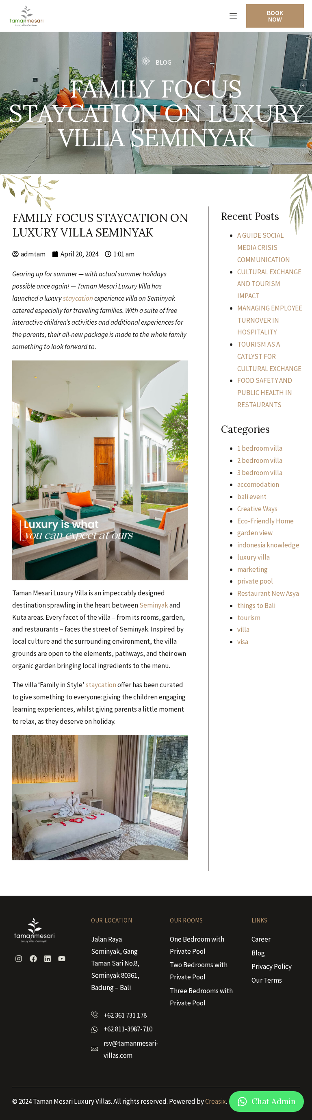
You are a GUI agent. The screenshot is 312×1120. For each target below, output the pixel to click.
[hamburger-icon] (233, 16)
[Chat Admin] (242, 1101)
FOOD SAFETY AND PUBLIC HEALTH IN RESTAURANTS (264, 392)
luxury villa (253, 557)
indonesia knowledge (268, 544)
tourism (248, 617)
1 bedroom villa (259, 448)
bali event (251, 496)
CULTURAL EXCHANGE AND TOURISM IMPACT (269, 284)
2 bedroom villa (259, 460)
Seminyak (153, 605)
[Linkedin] (47, 958)
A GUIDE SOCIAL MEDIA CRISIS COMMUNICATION (263, 247)
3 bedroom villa (259, 472)
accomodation (258, 484)
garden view (255, 532)
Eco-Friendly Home (265, 521)
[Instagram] (18, 958)
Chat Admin (273, 1101)
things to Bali (256, 605)
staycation (78, 298)
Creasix (215, 1101)
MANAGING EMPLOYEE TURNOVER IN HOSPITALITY (269, 320)
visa (242, 641)
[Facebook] (32, 958)
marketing (252, 569)
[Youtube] (61, 958)
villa (243, 629)
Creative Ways (257, 508)
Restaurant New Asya (268, 593)
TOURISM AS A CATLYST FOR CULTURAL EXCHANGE (269, 356)
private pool (255, 581)
